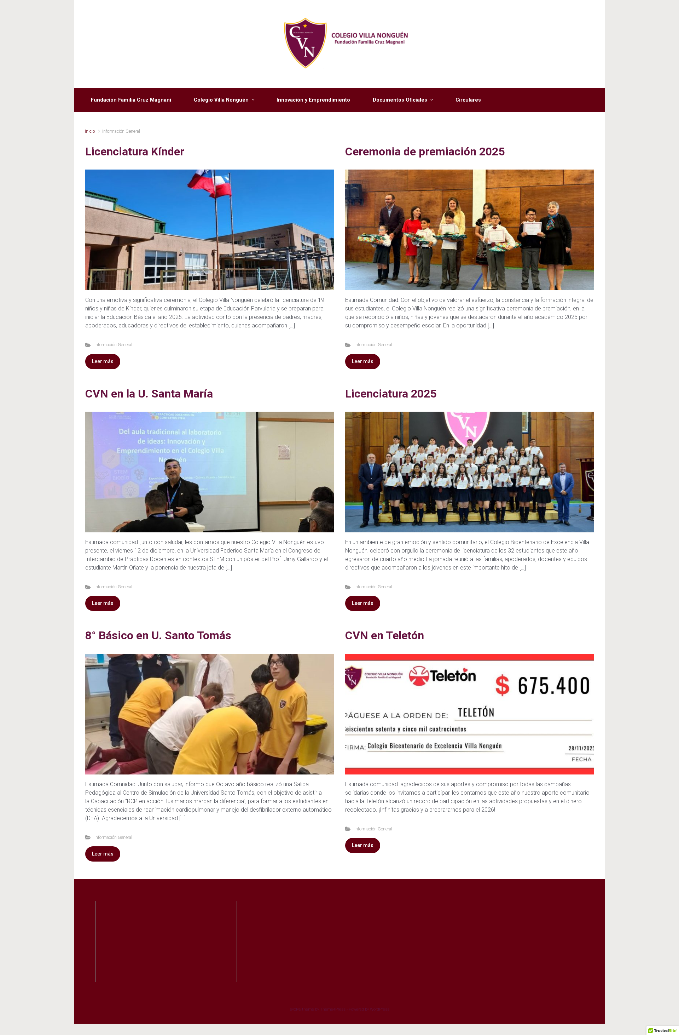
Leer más (103, 361)
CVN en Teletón (384, 635)
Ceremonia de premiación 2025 (425, 151)
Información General (113, 344)
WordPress (379, 1009)
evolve (295, 1009)
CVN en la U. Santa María (149, 393)
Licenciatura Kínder (134, 151)
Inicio (90, 131)
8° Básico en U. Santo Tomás (158, 635)
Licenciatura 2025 (390, 393)
